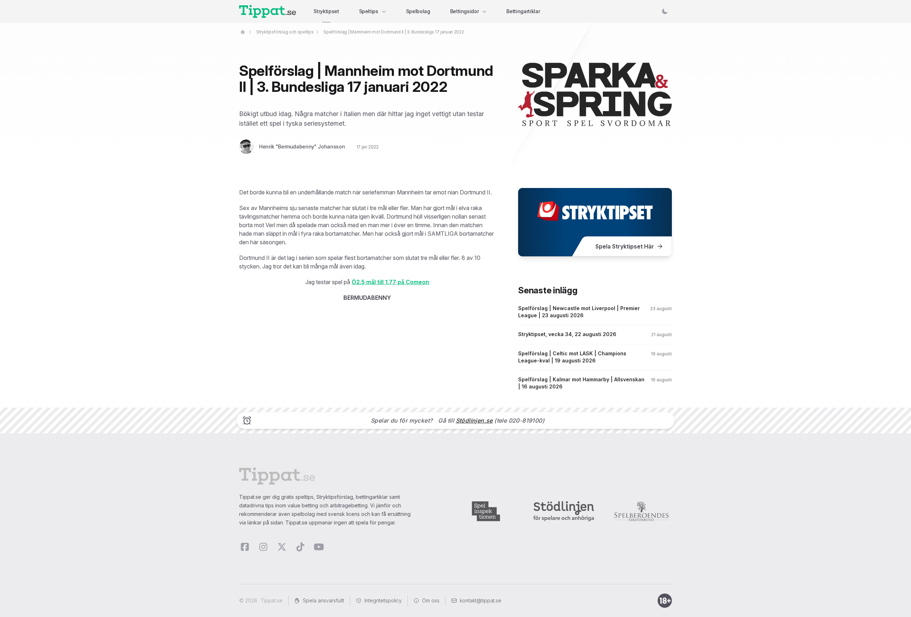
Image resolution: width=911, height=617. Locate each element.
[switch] (665, 11)
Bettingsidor (464, 11)
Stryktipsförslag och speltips (285, 32)
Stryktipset (326, 11)
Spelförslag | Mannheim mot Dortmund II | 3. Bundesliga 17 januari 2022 (393, 32)
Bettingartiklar (523, 11)
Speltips (368, 11)
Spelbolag (418, 11)
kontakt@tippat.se (480, 600)
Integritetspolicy (383, 600)
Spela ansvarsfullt (323, 600)
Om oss (430, 600)
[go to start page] (242, 32)
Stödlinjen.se (474, 420)
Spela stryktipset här (624, 246)
